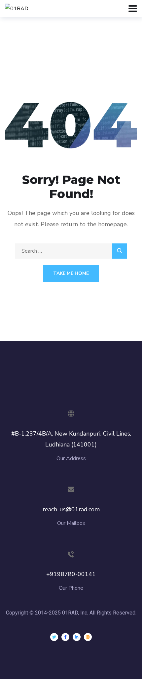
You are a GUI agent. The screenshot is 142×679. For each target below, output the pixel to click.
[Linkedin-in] (77, 637)
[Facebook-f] (65, 637)
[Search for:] (71, 251)
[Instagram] (88, 637)
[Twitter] (54, 637)
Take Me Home (71, 273)
